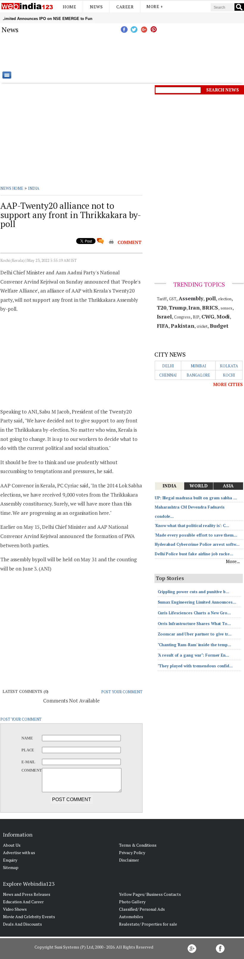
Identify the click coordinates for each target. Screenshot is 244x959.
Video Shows (15, 909)
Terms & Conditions (138, 845)
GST (172, 298)
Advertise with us (19, 852)
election (225, 298)
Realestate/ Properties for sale (148, 924)
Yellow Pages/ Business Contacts (150, 894)
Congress (182, 317)
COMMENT (130, 242)
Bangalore (198, 375)
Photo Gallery (132, 901)
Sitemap (10, 867)
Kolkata (229, 366)
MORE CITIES (228, 384)
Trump (177, 307)
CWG (207, 316)
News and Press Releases (26, 894)
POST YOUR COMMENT (122, 691)
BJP (196, 317)
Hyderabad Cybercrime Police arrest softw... (197, 544)
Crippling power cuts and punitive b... (193, 591)
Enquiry (10, 860)
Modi (223, 316)
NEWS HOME (11, 188)
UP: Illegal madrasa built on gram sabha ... (196, 498)
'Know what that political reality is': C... (192, 525)
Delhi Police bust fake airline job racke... (194, 554)
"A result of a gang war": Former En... (193, 655)
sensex (226, 308)
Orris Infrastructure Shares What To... (194, 623)
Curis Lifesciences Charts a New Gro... (194, 612)
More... (233, 561)
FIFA (163, 325)
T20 (162, 307)
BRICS (210, 307)
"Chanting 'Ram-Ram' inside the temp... (194, 644)
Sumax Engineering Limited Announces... (197, 602)
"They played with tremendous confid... (195, 666)
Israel (164, 316)
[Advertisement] (152, 52)
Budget (219, 325)
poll (211, 298)
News (96, 7)
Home (69, 7)
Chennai (168, 375)
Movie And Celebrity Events (29, 916)
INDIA (34, 188)
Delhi (168, 366)
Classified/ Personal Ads (142, 909)
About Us (12, 845)
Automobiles (131, 916)
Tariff (162, 298)
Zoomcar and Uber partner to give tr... (195, 634)
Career (125, 7)
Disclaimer (129, 860)
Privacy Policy (132, 852)
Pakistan (182, 325)
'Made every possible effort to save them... (196, 535)
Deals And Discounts (22, 924)
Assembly (191, 298)
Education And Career (23, 901)
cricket (202, 326)
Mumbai (198, 366)
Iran (194, 307)
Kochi (229, 375)
